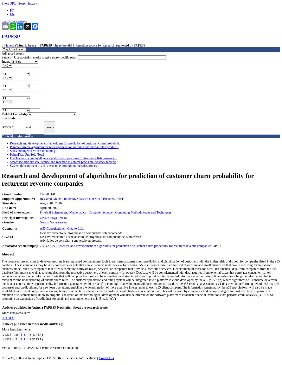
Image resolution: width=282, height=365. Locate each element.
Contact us (106, 358)
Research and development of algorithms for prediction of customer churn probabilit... (65, 143)
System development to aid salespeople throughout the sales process (54, 165)
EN (12, 14)
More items (9, 313)
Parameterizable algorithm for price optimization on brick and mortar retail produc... (64, 147)
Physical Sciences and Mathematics (63, 212)
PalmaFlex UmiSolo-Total (27, 154)
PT (12, 10)
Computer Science (101, 212)
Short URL (9, 3)
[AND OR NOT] (7, 65)
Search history (27, 3)
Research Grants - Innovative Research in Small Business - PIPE (82, 198)
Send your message (14, 21)
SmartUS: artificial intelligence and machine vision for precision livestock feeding (63, 162)
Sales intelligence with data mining (32, 151)
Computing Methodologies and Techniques (143, 212)
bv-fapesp (8, 45)
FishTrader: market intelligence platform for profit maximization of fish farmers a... (63, 158)
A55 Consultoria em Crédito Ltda (62, 228)
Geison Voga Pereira (53, 217)
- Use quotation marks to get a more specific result (40, 57)
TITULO (8, 318)
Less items (23, 313)
